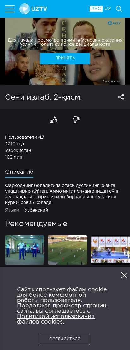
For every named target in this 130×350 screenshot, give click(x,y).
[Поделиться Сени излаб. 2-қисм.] (121, 97)
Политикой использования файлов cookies (56, 319)
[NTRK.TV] (51, 9)
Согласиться (64, 339)
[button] (124, 275)
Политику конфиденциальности (74, 44)
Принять (65, 58)
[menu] (10, 9)
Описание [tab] (19, 172)
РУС (96, 9)
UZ (107, 9)
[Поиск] (119, 9)
